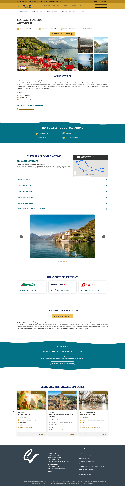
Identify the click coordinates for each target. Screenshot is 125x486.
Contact (81, 453)
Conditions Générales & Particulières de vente (91, 466)
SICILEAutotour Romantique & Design (61, 414)
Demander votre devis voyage (87, 456)
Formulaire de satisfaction (86, 474)
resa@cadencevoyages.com (59, 468)
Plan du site (82, 471)
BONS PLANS (66, 6)
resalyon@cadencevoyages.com (60, 461)
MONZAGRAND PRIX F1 (24, 413)
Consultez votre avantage (26, 109)
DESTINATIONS (46, 6)
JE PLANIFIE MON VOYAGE (61, 316)
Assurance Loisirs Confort (86, 469)
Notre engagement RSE (85, 458)
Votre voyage (23, 11)
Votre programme (52, 11)
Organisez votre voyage (68, 11)
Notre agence (76, 6)
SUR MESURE (56, 6)
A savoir (82, 11)
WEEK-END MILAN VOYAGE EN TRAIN (87, 413)
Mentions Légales (83, 464)
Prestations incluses (37, 11)
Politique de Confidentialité (86, 461)
